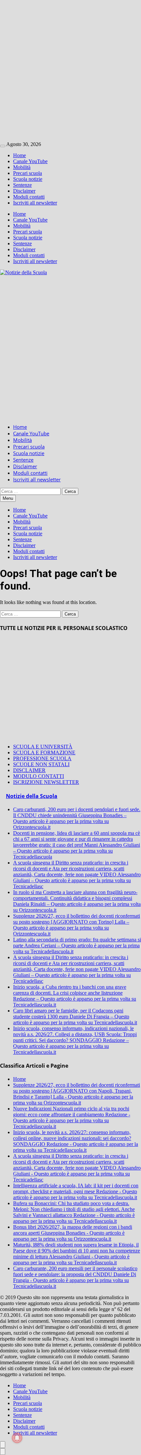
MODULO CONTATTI (38, 776)
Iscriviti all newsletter (35, 203)
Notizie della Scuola (31, 796)
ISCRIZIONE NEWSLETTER (46, 782)
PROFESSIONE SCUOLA (42, 758)
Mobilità (21, 167)
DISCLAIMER (29, 770)
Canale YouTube (30, 161)
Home (19, 155)
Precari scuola (27, 173)
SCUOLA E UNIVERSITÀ (42, 746)
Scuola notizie (27, 179)
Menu (8, 498)
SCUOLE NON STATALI (41, 764)
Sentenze (22, 185)
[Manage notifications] (17, 1438)
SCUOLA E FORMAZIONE (44, 752)
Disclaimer (24, 191)
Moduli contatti (29, 197)
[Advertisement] (70, 70)
